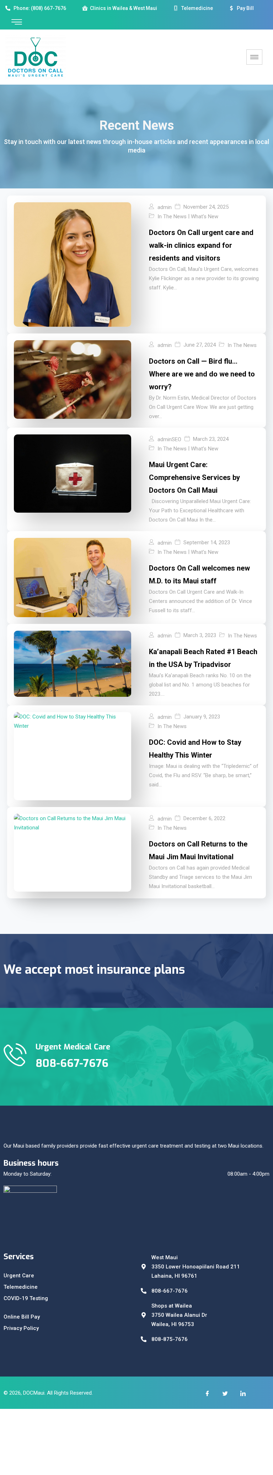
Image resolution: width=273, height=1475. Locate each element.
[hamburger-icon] (254, 57)
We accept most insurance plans (94, 970)
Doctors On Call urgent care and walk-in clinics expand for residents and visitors (201, 245)
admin (164, 207)
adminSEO (169, 439)
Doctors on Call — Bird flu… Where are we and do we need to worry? (202, 374)
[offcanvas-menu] (16, 22)
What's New (204, 216)
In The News (172, 216)
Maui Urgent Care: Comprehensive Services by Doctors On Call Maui (194, 477)
